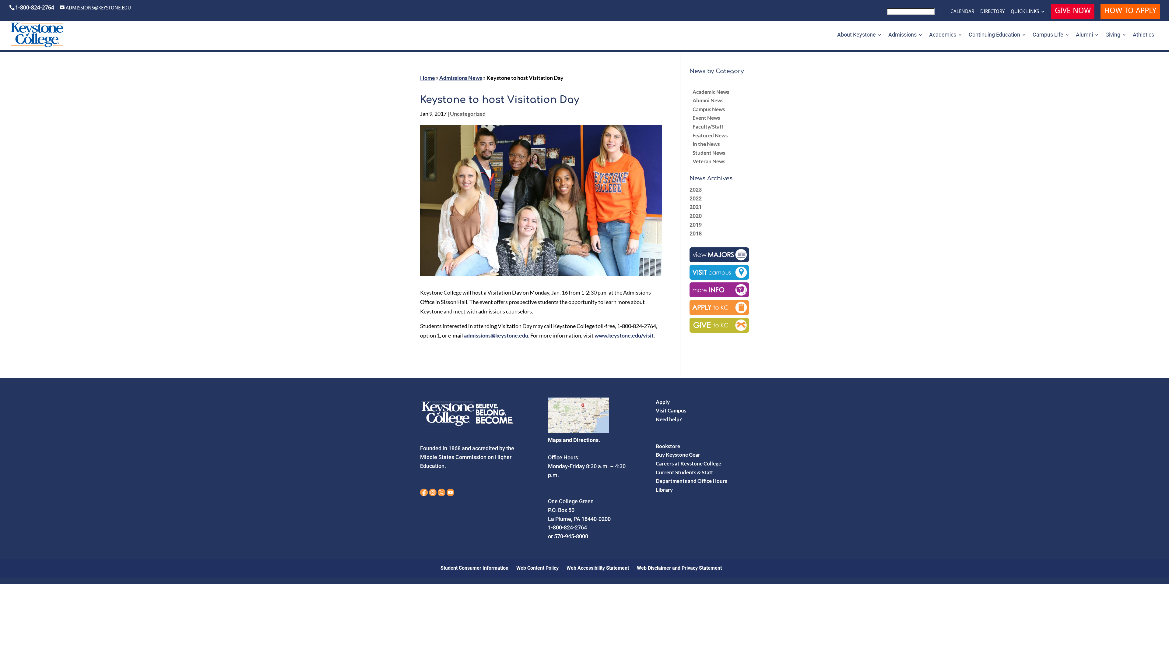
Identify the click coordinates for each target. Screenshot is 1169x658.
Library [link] (664, 489)
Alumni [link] (1084, 35)
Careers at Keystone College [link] (688, 463)
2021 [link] (696, 207)
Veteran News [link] (709, 161)
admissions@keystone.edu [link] (496, 335)
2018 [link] (696, 233)
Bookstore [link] (668, 446)
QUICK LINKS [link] (1025, 11)
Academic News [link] (711, 92)
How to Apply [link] (1130, 11)
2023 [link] (696, 189)
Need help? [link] (669, 419)
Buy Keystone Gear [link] (678, 454)
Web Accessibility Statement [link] (598, 568)
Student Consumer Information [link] (474, 568)
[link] (915, 13)
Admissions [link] (902, 35)
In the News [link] (706, 144)
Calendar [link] (962, 11)
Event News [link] (706, 118)
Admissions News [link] (460, 77)
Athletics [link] (1143, 35)
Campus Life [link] (1048, 35)
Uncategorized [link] (468, 113)
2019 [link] (696, 224)
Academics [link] (942, 35)
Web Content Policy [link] (537, 568)
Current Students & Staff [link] (684, 472)
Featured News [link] (710, 135)
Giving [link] (1112, 35)
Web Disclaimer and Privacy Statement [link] (679, 568)
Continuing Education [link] (994, 35)
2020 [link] (696, 216)
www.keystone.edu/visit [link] (624, 335)
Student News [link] (709, 153)
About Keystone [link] (856, 35)
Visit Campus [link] (671, 410)
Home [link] (427, 77)
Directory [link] (992, 11)
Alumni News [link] (708, 100)
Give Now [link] (1073, 11)
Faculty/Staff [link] (708, 126)
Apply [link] (663, 402)
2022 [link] (696, 198)
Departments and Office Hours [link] (691, 481)
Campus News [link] (709, 109)
